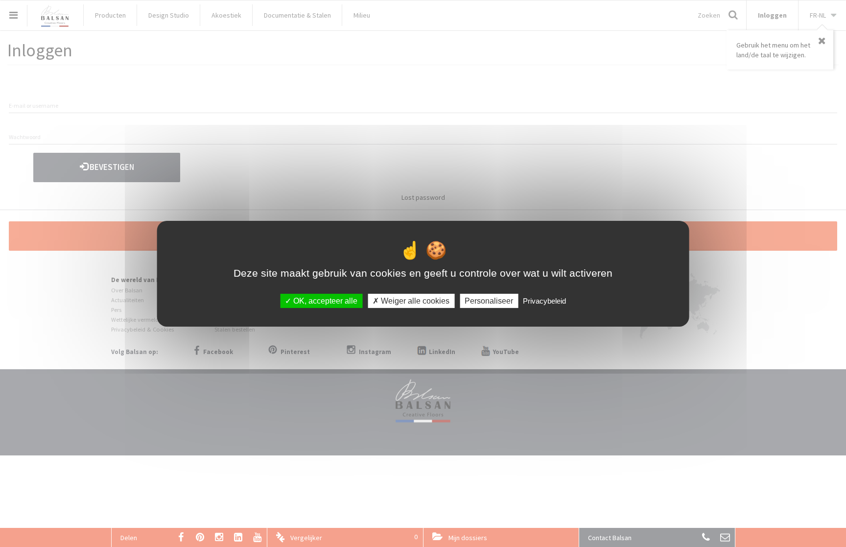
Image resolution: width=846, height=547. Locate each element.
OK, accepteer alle (324, 300)
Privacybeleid (544, 300)
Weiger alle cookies (414, 300)
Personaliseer (489, 300)
